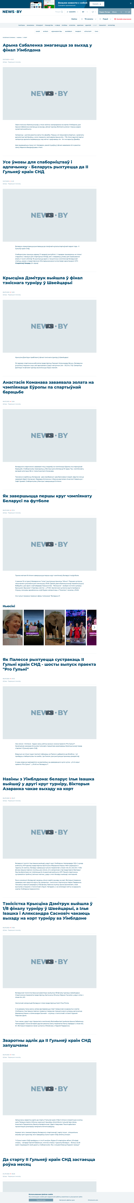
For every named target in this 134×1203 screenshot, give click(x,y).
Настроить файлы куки (67, 1200)
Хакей (38, 31)
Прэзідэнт (39, 25)
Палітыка (21, 25)
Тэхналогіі (102, 25)
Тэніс (96, 31)
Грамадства (49, 25)
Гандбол (78, 31)
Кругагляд (111, 25)
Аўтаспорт (87, 31)
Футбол (45, 31)
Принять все (41, 1200)
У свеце (57, 25)
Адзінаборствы (56, 31)
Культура (72, 25)
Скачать (96, 4)
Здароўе (88, 25)
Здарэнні (80, 25)
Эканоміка (30, 25)
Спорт (95, 25)
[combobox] (72, 12)
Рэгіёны (64, 25)
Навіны (74, 19)
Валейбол (68, 31)
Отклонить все (93, 1200)
